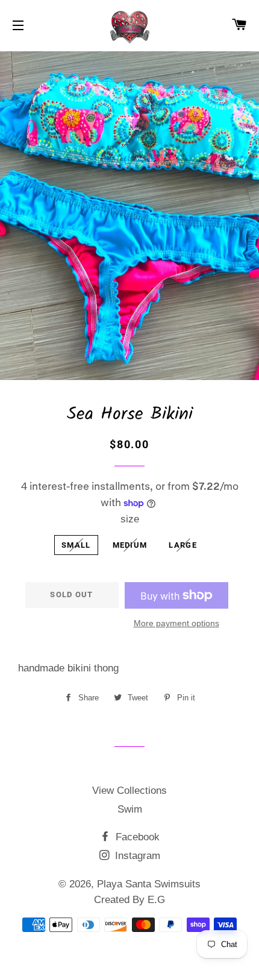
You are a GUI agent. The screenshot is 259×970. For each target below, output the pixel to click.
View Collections (129, 790)
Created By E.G (129, 899)
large (183, 545)
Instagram (136, 855)
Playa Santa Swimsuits (149, 884)
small (76, 545)
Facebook (136, 837)
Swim (129, 809)
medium (130, 545)
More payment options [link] (176, 623)
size (129, 519)
